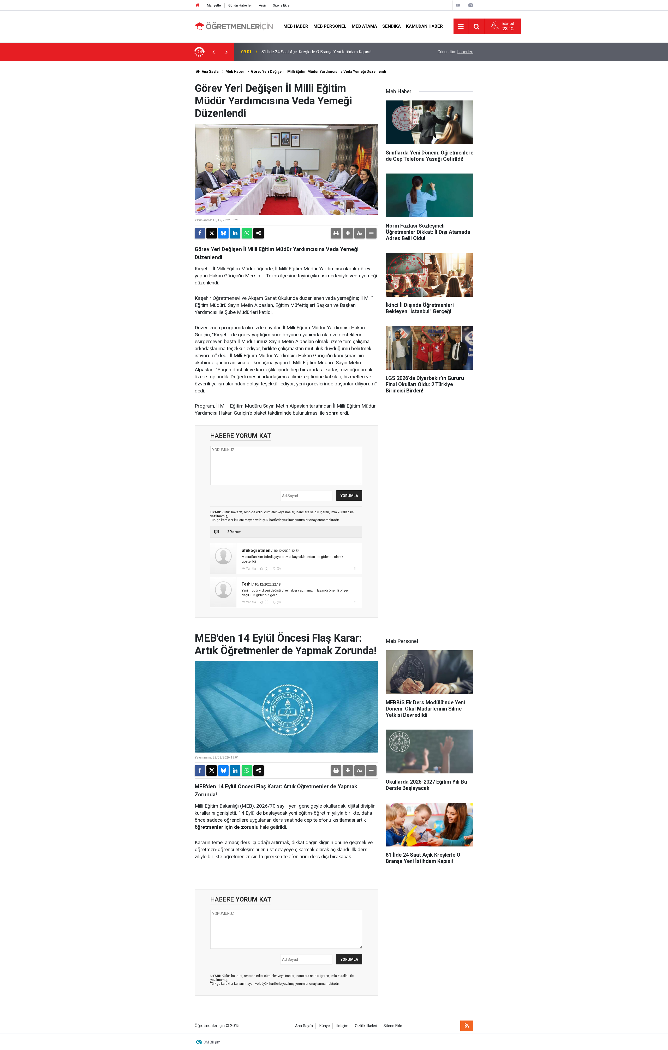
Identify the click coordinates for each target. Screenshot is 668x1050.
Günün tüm (455, 51)
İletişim (342, 1026)
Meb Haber (295, 26)
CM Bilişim (212, 1042)
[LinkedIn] (235, 233)
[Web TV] (458, 5)
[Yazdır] (336, 233)
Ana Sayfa (210, 71)
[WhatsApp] (247, 233)
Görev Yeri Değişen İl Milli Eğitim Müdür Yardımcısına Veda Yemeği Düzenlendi (318, 71)
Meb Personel (330, 26)
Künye (324, 1026)
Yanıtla (251, 568)
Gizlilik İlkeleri (366, 1026)
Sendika (391, 26)
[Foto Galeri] (470, 5)
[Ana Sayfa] (197, 5)
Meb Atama (364, 26)
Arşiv (262, 5)
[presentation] (213, 52)
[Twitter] (211, 233)
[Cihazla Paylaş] (258, 233)
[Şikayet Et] (355, 568)
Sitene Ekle (281, 5)
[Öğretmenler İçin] (234, 25)
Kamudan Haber (424, 26)
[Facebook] (200, 233)
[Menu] (461, 27)
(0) (266, 568)
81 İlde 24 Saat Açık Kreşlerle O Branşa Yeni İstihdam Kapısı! (316, 51)
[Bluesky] (223, 233)
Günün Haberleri (240, 5)
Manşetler (214, 5)
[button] (348, 233)
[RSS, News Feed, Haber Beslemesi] (466, 1026)
